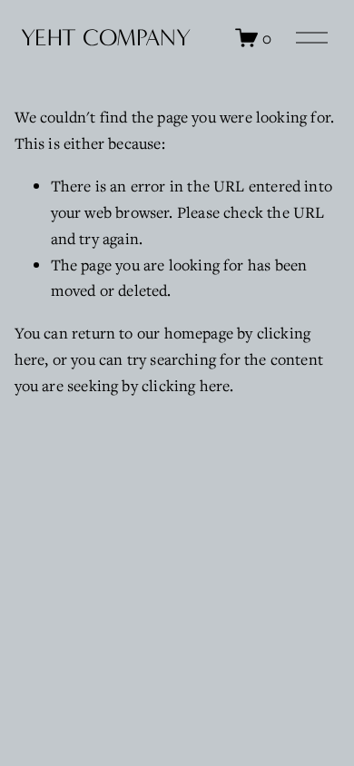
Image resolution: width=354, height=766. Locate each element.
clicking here (186, 385)
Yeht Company (106, 38)
